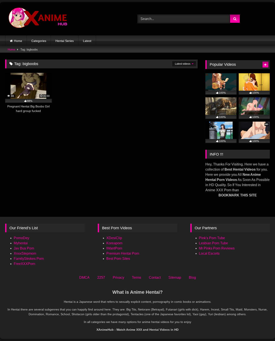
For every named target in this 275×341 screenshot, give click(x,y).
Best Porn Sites (118, 258)
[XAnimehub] (38, 19)
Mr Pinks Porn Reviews (217, 248)
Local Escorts (209, 253)
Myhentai (21, 243)
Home (18, 41)
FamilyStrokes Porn (29, 258)
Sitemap (174, 277)
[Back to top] (261, 328)
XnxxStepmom (25, 253)
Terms (136, 277)
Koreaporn (114, 243)
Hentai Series (64, 41)
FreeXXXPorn (24, 264)
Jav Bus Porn (24, 248)
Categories (38, 41)
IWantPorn (114, 248)
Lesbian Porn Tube (213, 243)
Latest (87, 41)
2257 (101, 277)
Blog (192, 277)
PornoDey (21, 238)
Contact (155, 277)
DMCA (84, 277)
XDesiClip (114, 238)
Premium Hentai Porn (122, 253)
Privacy (118, 277)
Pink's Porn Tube (212, 238)
